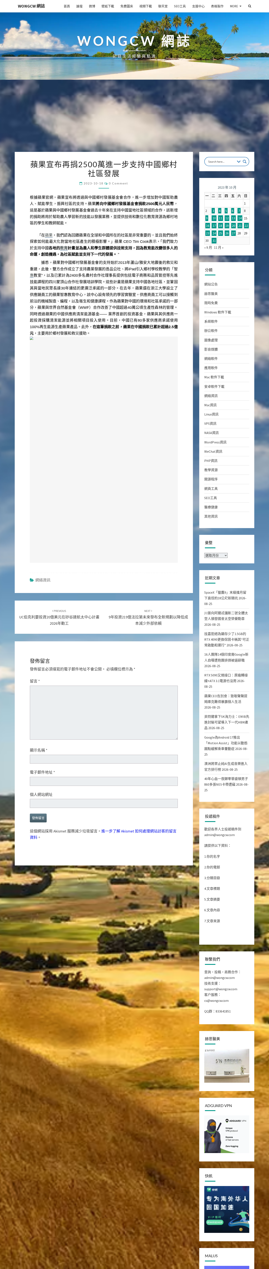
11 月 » (218, 247)
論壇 (79, 6)
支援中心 (198, 6)
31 (214, 240)
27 (233, 233)
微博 (92, 6)
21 (240, 226)
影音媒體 (211, 349)
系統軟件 (211, 321)
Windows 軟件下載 (217, 312)
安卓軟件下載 (214, 386)
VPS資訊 (210, 423)
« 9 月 (208, 247)
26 (227, 233)
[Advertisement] (134, 120)
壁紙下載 (108, 6)
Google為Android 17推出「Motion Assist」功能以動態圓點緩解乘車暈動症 (226, 743)
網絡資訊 (42, 580)
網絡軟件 (211, 358)
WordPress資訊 (215, 442)
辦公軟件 (211, 331)
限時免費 (211, 303)
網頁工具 (211, 489)
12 (227, 218)
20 (233, 226)
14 (240, 218)
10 (214, 218)
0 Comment (118, 183)
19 (227, 226)
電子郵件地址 (42, 772)
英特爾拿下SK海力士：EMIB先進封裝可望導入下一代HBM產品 (226, 722)
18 (220, 226)
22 (246, 226)
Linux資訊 (211, 414)
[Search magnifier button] (245, 161)
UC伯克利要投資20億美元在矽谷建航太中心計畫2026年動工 (59, 617)
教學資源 (211, 470)
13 (233, 218)
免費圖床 (126, 6)
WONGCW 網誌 (31, 6)
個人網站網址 (41, 794)
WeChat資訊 (213, 451)
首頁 (67, 6)
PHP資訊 (211, 461)
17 (214, 226)
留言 (35, 681)
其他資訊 (211, 516)
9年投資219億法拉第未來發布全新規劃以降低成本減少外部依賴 (148, 617)
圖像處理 (211, 340)
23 (207, 233)
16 (207, 226)
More (234, 6)
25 (220, 233)
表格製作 (217, 6)
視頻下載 (145, 6)
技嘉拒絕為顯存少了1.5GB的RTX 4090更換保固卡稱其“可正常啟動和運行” (226, 639)
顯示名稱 (38, 750)
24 (214, 233)
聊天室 (163, 6)
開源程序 (211, 479)
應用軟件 (211, 368)
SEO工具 (180, 6)
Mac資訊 (210, 405)
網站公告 (211, 284)
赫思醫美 (211, 294)
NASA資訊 (211, 433)
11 (220, 218)
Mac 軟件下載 (214, 377)
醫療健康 (211, 507)
